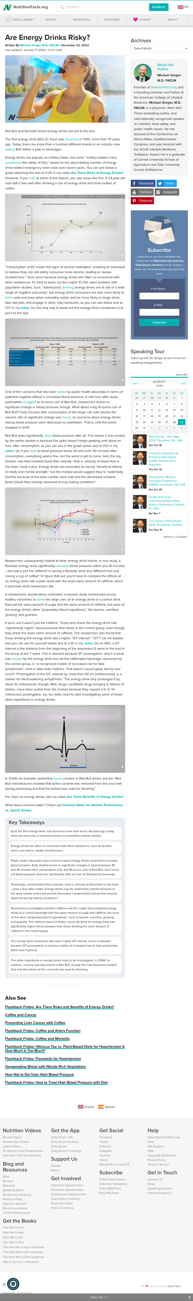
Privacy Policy (157, 1160)
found (66, 417)
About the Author (165, 67)
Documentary (22, 1155)
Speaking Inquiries (160, 1188)
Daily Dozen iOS (62, 1137)
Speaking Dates (13, 1190)
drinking (68, 287)
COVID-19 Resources (16, 1213)
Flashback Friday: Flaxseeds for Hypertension (43, 1058)
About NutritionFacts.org (164, 1137)
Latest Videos (12, 1146)
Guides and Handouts (17, 1194)
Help (151, 1142)
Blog (6, 1176)
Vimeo (103, 1160)
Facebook (146, 183)
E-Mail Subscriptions (112, 1179)
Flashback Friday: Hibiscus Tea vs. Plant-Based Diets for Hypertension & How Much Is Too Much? (65, 1048)
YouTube (145, 192)
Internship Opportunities (67, 1190)
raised (61, 391)
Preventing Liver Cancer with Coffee (35, 1022)
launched (71, 139)
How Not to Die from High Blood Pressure (39, 1074)
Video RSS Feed (110, 1188)
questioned (13, 162)
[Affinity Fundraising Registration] (13, 1284)
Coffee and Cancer (21, 1014)
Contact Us (155, 1179)
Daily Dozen (59, 1146)
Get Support (155, 1146)
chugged (29, 401)
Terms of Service (158, 1164)
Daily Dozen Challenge (66, 1151)
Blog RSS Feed (109, 1193)
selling (10, 149)
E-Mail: (159, 305)
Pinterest (145, 200)
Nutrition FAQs (12, 1199)
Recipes (8, 1181)
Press (151, 1184)
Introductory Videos (16, 1142)
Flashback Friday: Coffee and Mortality (37, 1038)
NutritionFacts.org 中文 (114, 1164)
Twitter (170, 183)
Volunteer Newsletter (113, 1184)
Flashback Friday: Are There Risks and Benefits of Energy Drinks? (59, 1006)
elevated (62, 565)
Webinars (9, 1185)
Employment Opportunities (69, 1194)
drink (8, 297)
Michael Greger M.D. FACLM (39, 45)
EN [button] (186, 7)
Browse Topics (12, 1137)
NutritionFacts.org (30, 7)
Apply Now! (174, 1286)
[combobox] (102, 7)
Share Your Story (62, 1203)
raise (47, 435)
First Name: (159, 289)
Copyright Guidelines (161, 1155)
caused (17, 658)
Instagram (170, 192)
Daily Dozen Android (64, 1142)
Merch (55, 1170)
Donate (56, 1166)
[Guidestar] (4, 1284)
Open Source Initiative (65, 1199)
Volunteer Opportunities (67, 1185)
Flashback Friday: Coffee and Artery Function (42, 1030)
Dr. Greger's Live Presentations (23, 1151)
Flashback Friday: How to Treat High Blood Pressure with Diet (56, 1082)
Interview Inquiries (160, 1193)
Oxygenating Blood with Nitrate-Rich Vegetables (45, 1066)
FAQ (150, 1151)
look (32, 178)
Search (158, 7)
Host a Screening (62, 1208)
